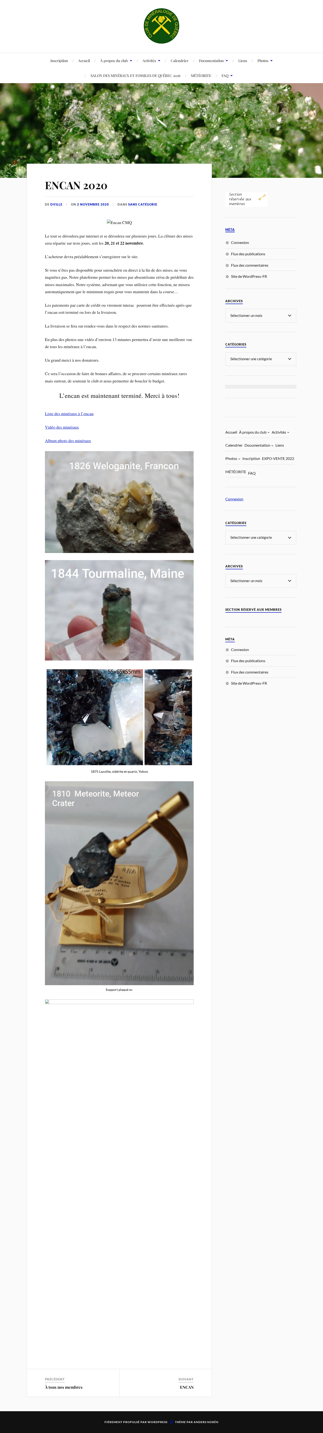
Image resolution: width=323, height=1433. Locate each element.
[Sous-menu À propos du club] (268, 432)
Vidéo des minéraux (62, 427)
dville (56, 204)
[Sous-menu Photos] (239, 458)
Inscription (59, 60)
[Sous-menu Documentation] (272, 445)
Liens (242, 60)
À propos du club (114, 60)
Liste (49, 413)
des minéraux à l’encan (73, 413)
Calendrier (179, 60)
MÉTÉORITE (201, 75)
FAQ (225, 75)
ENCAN (187, 1387)
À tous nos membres (64, 1387)
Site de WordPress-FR (249, 276)
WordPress (157, 1422)
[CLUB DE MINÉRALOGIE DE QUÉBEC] (161, 26)
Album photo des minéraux (68, 440)
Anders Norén (206, 1422)
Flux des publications (248, 254)
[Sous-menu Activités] (288, 432)
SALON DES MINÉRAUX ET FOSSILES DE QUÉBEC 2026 (135, 75)
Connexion (240, 242)
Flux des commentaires (249, 265)
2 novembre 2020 (93, 204)
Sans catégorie (142, 204)
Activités (149, 60)
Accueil (84, 60)
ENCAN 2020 (76, 185)
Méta (230, 229)
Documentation (211, 60)
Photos (263, 60)
